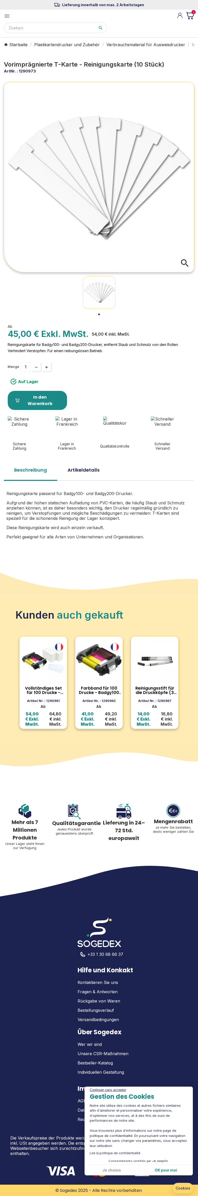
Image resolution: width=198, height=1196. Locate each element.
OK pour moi (166, 1170)
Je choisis (111, 1170)
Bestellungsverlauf (96, 1010)
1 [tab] (99, 314)
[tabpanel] (99, 292)
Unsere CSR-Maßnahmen (103, 1053)
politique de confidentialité (111, 1136)
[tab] (30, 471)
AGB (82, 1100)
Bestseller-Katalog (95, 1062)
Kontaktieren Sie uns (98, 982)
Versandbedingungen (98, 1019)
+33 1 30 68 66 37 (105, 954)
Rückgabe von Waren (99, 1001)
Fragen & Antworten (98, 991)
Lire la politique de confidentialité (115, 1153)
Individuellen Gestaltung (101, 1072)
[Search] (100, 28)
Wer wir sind (90, 1044)
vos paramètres (148, 1140)
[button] (182, 1188)
